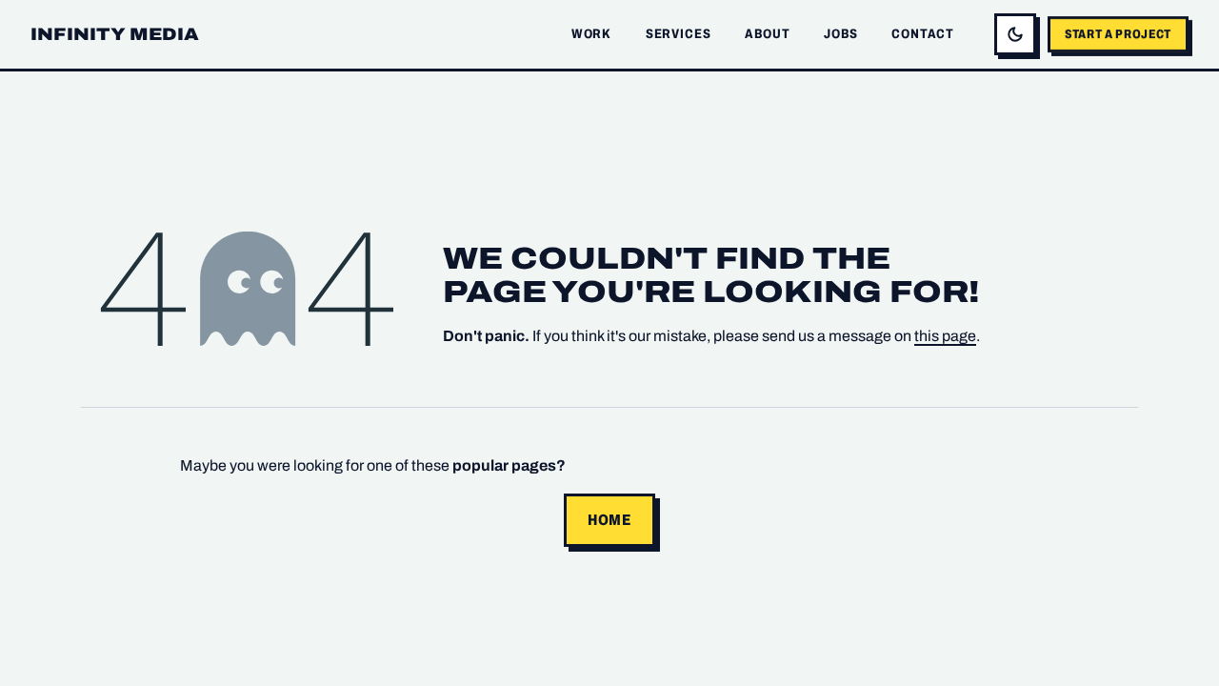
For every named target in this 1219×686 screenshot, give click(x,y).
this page (945, 336)
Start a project (1118, 34)
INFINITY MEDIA (115, 34)
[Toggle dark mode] (1015, 34)
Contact (922, 34)
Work (591, 34)
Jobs (840, 34)
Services (678, 34)
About (767, 34)
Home (609, 520)
